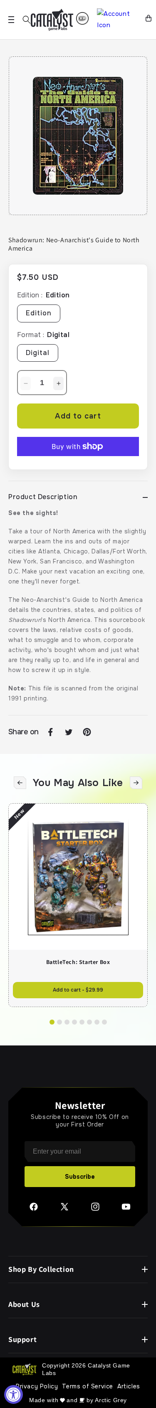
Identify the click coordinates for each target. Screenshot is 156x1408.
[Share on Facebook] (50, 732)
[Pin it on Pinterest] (87, 732)
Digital (38, 352)
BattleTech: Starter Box (78, 962)
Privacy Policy (37, 1386)
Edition (39, 313)
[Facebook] (34, 1209)
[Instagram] (95, 1209)
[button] (26, 19)
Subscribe (80, 1176)
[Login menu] (82, 18)
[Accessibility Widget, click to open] (13, 1394)
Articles (128, 1386)
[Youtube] (126, 1209)
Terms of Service (87, 1386)
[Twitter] (64, 1209)
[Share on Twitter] (69, 732)
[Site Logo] (52, 20)
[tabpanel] (78, 135)
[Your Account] (118, 19)
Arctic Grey (111, 1400)
